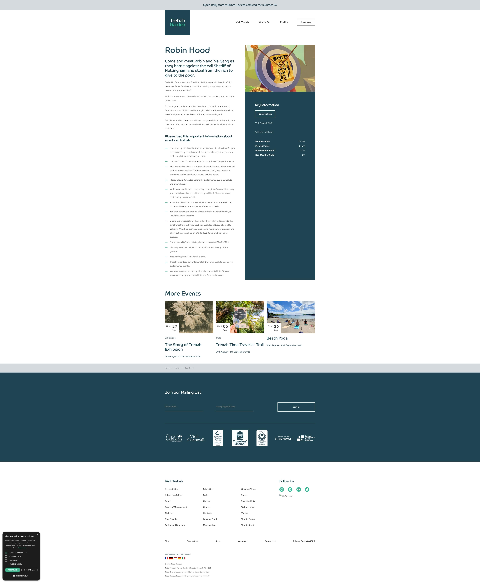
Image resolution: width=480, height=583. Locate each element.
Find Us (284, 22)
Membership (209, 525)
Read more (22, 548)
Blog (167, 541)
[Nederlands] (175, 558)
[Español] (179, 558)
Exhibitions (170, 338)
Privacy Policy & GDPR (304, 541)
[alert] (21, 556)
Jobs (218, 541)
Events (177, 368)
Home (167, 368)
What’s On (264, 22)
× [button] (37, 534)
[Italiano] (183, 558)
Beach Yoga (277, 338)
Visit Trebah (242, 22)
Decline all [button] (29, 570)
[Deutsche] (171, 558)
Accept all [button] (12, 570)
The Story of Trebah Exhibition (183, 347)
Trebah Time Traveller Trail (240, 344)
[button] (21, 576)
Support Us (192, 541)
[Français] (166, 558)
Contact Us (270, 541)
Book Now (306, 22)
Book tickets (265, 113)
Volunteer (242, 541)
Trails (218, 338)
